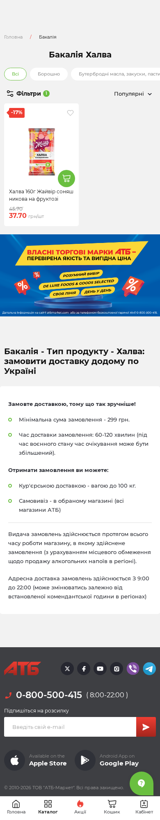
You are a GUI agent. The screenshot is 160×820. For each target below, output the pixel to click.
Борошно (49, 74)
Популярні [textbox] (129, 93)
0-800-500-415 (49, 695)
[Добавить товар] (66, 178)
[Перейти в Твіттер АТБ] (67, 668)
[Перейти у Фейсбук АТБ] (83, 668)
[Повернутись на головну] (22, 669)
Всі (15, 74)
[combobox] (118, 93)
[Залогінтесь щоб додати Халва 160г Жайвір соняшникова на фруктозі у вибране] (70, 113)
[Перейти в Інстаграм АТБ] (116, 668)
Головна (13, 37)
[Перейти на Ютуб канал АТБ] (100, 668)
